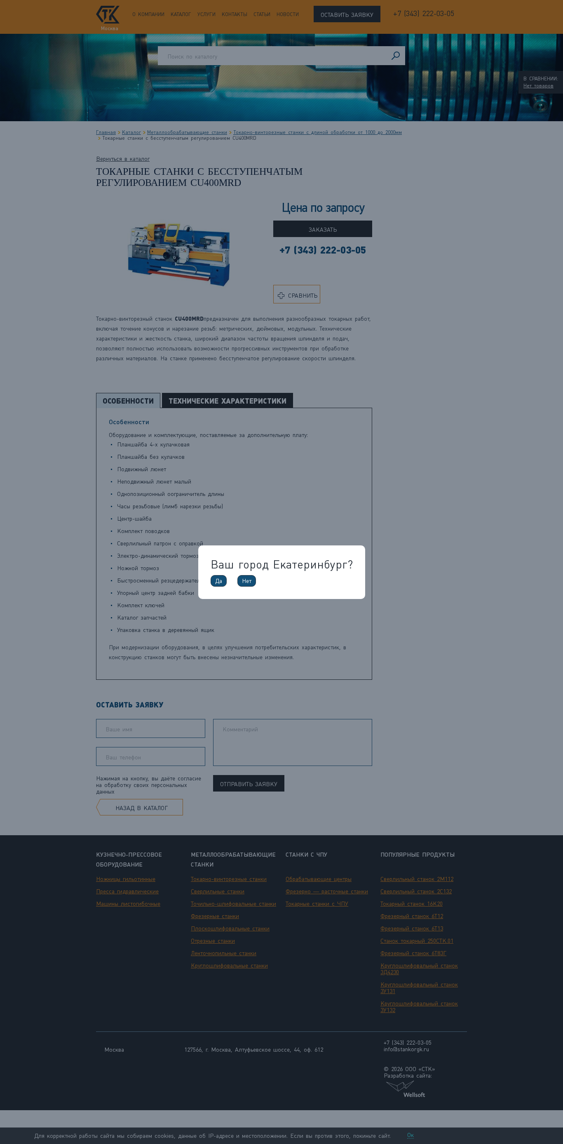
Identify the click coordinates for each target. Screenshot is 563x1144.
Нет (246, 581)
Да (218, 581)
